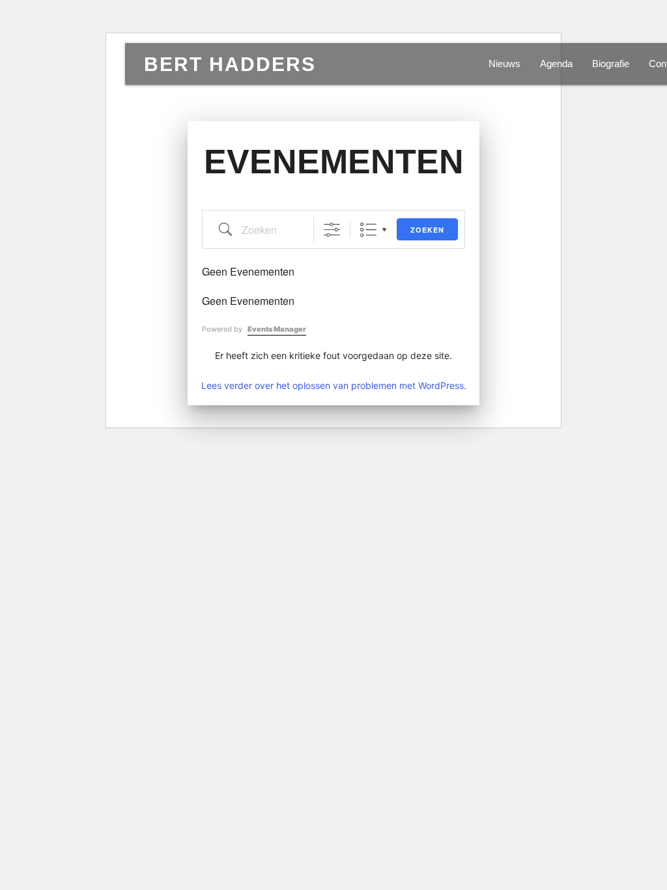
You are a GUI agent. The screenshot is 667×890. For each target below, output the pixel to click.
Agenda (556, 64)
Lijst (368, 230)
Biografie (610, 64)
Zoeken (427, 230)
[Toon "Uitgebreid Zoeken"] (332, 230)
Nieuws (504, 64)
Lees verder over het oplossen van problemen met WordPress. (333, 385)
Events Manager (277, 329)
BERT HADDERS (230, 64)
